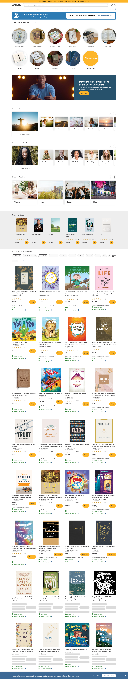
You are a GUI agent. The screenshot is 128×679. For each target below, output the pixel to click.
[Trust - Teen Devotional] (24, 431)
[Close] (125, 675)
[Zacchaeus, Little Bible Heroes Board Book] (77, 278)
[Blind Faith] (106, 225)
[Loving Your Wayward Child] (24, 583)
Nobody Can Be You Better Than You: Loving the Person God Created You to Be (50, 599)
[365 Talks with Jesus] (51, 329)
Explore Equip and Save (104, 16)
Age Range (72, 255)
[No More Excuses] (24, 380)
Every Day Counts (36, 234)
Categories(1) (42, 255)
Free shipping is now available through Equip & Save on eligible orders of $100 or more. (64, 1)
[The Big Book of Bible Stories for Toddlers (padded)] (77, 482)
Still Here (51, 234)
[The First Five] (51, 533)
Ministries (48, 9)
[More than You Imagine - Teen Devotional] (24, 533)
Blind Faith (102, 234)
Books (30, 9)
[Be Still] (51, 278)
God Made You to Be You (19, 342)
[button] (76, 288)
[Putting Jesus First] (24, 278)
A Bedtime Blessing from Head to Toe (76, 645)
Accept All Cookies (109, 675)
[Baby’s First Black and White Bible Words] (104, 583)
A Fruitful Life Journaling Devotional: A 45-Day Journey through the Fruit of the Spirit (103, 396)
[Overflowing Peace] (89, 225)
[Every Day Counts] (38, 225)
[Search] (107, 5)
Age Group (63, 255)
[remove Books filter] (16, 260)
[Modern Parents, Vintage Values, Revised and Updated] (24, 482)
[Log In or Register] (112, 5)
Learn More (84, 93)
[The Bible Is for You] (22, 225)
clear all (21, 261)
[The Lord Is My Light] (104, 533)
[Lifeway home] (16, 5)
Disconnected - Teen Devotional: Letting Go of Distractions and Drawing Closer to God (51, 447)
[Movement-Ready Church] (72, 225)
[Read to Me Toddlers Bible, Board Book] (51, 380)
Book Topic (89, 255)
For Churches (70, 9)
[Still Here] (56, 225)
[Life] (104, 278)
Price (104, 255)
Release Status (53, 255)
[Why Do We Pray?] (104, 482)
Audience (81, 255)
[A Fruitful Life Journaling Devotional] (104, 380)
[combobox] (66, 5)
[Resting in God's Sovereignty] (104, 329)
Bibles (13, 9)
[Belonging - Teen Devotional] (77, 431)
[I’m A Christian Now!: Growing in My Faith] (77, 329)
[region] (64, 675)
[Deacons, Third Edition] (77, 533)
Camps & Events (59, 9)
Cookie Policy (43, 676)
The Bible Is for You (20, 234)
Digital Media (39, 9)
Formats (98, 255)
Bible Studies (22, 9)
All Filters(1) (17, 255)
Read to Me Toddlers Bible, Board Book (50, 393)
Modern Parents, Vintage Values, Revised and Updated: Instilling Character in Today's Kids (22, 497)
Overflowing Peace (87, 234)
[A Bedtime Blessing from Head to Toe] (77, 631)
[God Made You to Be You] (24, 329)
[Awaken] (77, 380)
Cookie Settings (96, 675)
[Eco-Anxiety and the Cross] (104, 631)
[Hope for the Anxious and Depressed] (51, 631)
